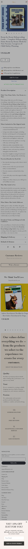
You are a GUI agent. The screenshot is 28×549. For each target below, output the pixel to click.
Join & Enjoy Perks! (14, 543)
